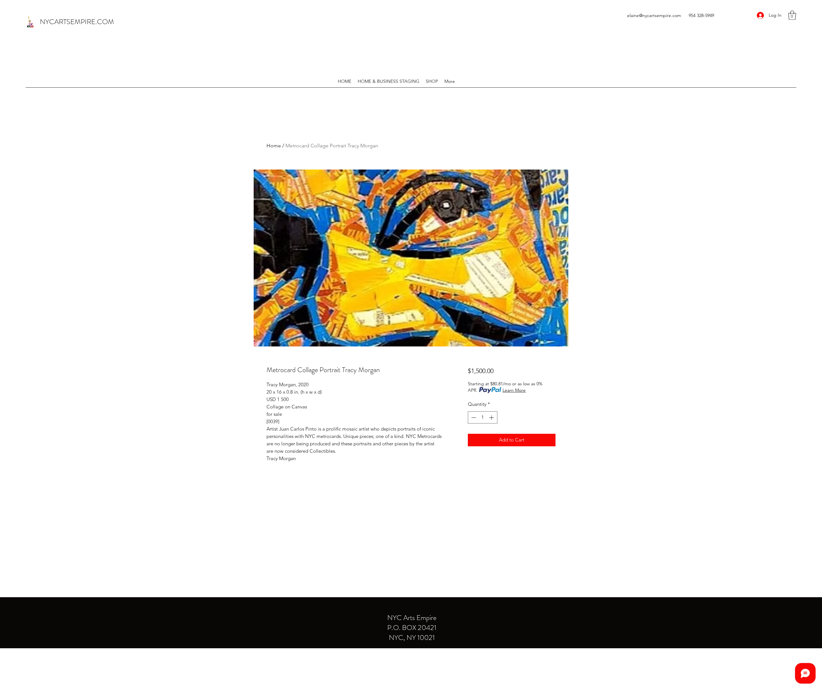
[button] (792, 15)
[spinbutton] (482, 418)
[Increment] (492, 418)
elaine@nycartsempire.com (654, 15)
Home (274, 146)
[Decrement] (473, 418)
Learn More (514, 390)
